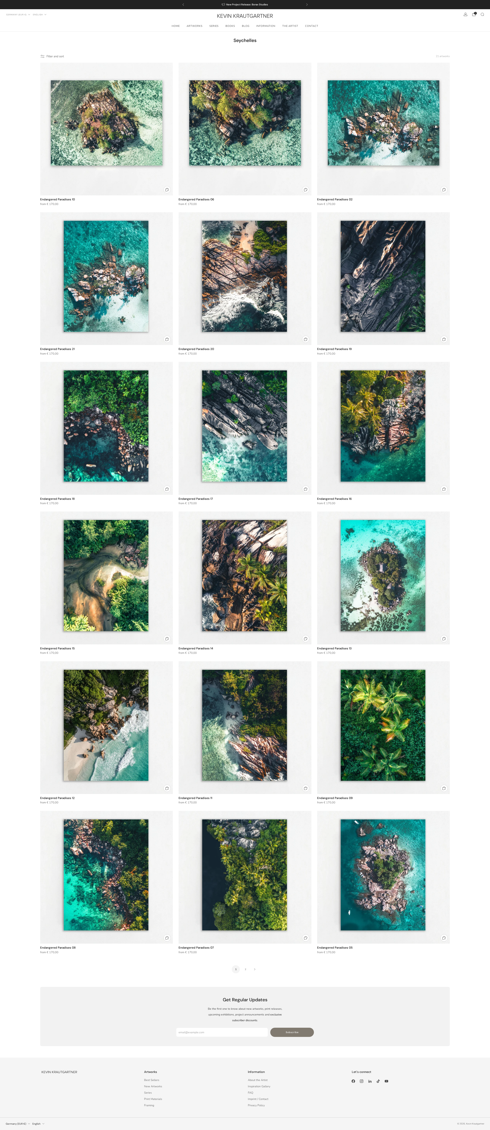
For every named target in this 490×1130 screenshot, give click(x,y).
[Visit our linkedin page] (370, 1081)
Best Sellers (151, 1080)
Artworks (195, 26)
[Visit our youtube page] (386, 1081)
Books (230, 26)
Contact (311, 26)
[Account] (465, 14)
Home (176, 26)
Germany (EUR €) (16, 14)
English (38, 14)
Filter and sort (55, 56)
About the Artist (258, 1080)
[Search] (482, 14)
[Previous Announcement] (183, 4)
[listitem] (245, 4)
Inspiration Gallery (259, 1086)
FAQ (250, 1093)
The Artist (290, 26)
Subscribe (292, 1032)
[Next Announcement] (307, 4)
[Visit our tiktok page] (378, 1081)
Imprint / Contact (258, 1099)
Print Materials (153, 1099)
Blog (245, 26)
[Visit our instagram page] (362, 1081)
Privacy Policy (256, 1105)
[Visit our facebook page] (353, 1081)
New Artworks (153, 1086)
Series (214, 26)
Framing (149, 1105)
